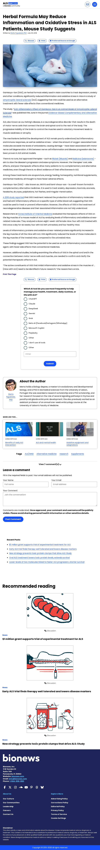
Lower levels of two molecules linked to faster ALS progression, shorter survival (46, 562)
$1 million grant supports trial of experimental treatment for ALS (40, 544)
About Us (7, 794)
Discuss (30, 41)
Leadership (8, 806)
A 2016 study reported (13, 197)
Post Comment (13, 519)
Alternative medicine (47, 453)
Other (31, 337)
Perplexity (33, 333)
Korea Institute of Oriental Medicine (35, 213)
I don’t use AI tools (37, 342)
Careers (7, 810)
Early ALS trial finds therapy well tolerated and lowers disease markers (43, 549)
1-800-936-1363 (17, 781)
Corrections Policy (59, 802)
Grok (31, 318)
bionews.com (18, 776)
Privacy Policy (57, 810)
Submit (50, 363)
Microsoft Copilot (36, 328)
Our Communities (11, 802)
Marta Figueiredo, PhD (18, 33)
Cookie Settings (58, 818)
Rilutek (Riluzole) (60, 158)
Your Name (8, 480)
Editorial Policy (58, 806)
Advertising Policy (59, 798)
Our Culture (8, 798)
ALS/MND (29, 453)
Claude (32, 303)
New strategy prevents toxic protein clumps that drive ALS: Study (40, 553)
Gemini (32, 313)
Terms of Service (59, 814)
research (64, 453)
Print (42, 41)
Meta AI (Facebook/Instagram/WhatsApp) (48, 323)
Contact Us (8, 814)
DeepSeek (33, 308)
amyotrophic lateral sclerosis (17, 99)
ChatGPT (33, 299)
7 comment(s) (49, 464)
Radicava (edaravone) (83, 158)
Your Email (56, 480)
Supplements (77, 453)
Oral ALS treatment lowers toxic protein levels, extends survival (39, 557)
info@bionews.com (18, 779)
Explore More (57, 794)
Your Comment (10, 490)
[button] (87, 4)
